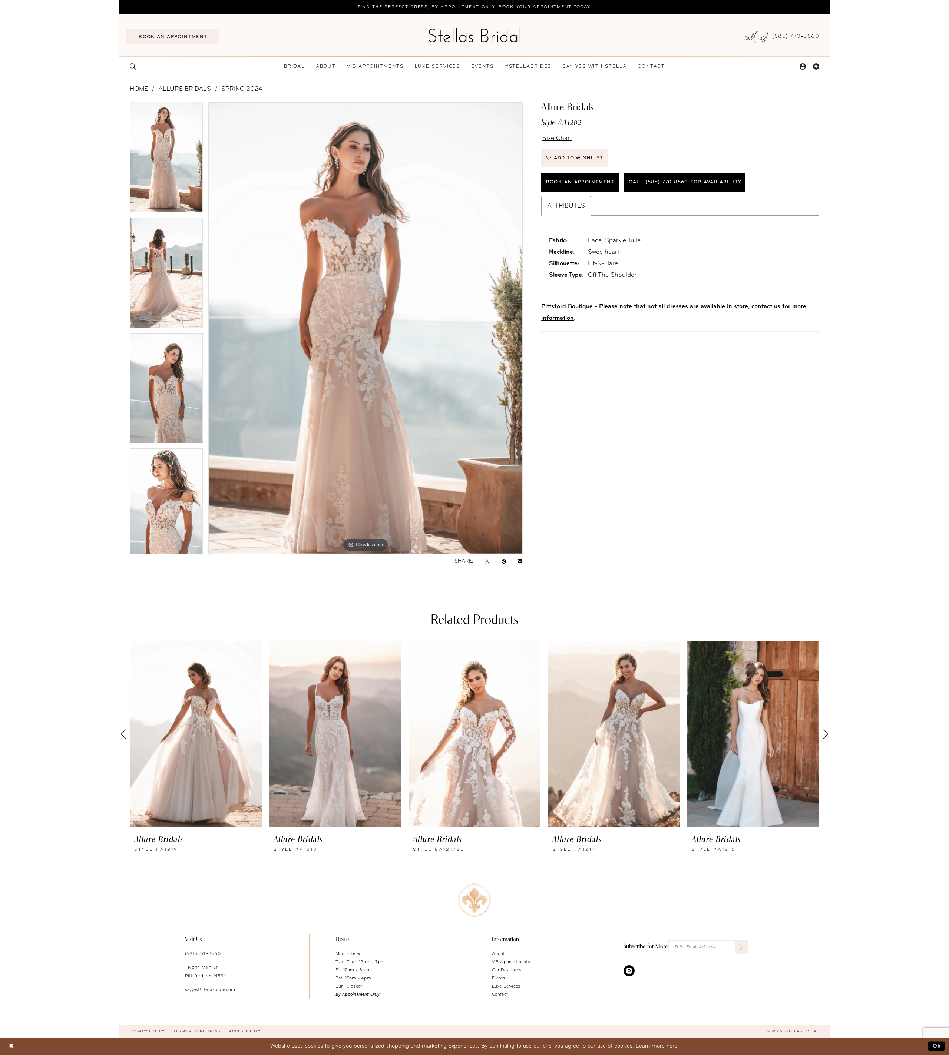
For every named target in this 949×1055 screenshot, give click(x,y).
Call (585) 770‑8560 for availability (685, 182)
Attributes (566, 206)
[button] (802, 66)
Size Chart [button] (557, 138)
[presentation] (196, 734)
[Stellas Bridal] (474, 35)
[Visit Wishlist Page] (816, 66)
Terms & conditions (196, 1031)
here (672, 1046)
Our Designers (507, 970)
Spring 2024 (241, 89)
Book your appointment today (544, 7)
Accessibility (245, 1031)
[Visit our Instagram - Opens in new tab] (629, 970)
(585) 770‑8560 (203, 954)
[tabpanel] (166, 160)
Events (498, 978)
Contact (500, 994)
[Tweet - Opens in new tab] (487, 561)
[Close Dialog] (11, 1046)
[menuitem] (172, 36)
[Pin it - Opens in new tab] (503, 561)
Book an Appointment (580, 182)
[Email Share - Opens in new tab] (520, 561)
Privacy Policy (147, 1031)
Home (139, 89)
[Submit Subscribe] (741, 946)
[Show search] (133, 66)
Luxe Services (506, 986)
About (498, 954)
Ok (937, 1046)
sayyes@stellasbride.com (210, 990)
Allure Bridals (184, 89)
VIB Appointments (511, 962)
